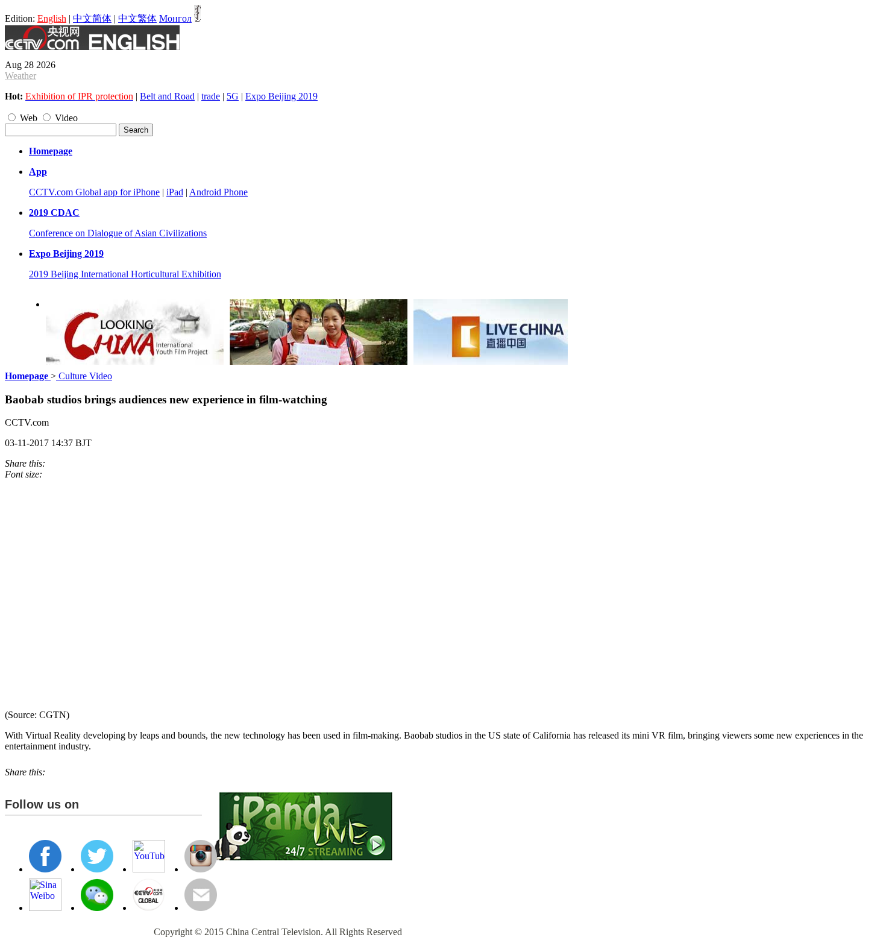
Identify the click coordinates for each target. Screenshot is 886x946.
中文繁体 (137, 18)
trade (210, 96)
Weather (20, 76)
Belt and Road (167, 96)
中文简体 (92, 18)
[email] (66, 463)
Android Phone (218, 192)
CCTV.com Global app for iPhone (94, 192)
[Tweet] (48, 463)
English (51, 18)
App (38, 171)
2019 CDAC (54, 212)
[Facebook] (54, 463)
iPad (174, 192)
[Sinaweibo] (60, 463)
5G (233, 96)
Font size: (23, 474)
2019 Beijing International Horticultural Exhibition (125, 274)
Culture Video (84, 376)
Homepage (50, 151)
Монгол (175, 18)
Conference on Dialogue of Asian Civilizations (118, 233)
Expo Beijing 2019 (281, 96)
